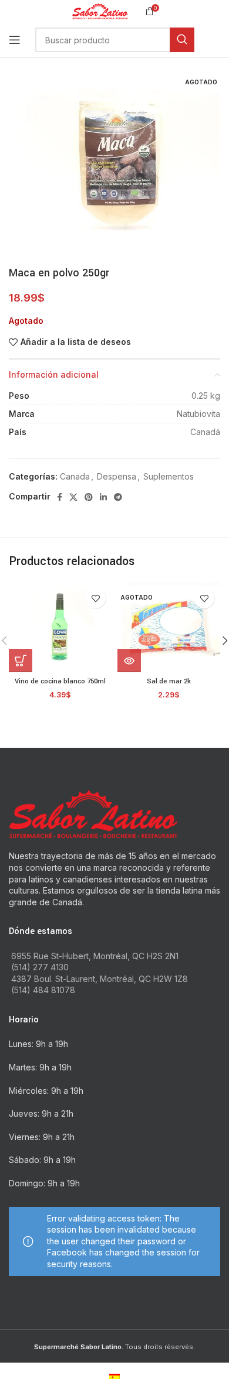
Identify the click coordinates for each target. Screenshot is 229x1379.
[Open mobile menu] (14, 40)
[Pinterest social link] (88, 497)
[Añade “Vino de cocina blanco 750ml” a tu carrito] (20, 660)
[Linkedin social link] (103, 497)
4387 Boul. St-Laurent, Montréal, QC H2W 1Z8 (99, 979)
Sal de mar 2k (169, 681)
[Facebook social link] (59, 497)
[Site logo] (100, 10)
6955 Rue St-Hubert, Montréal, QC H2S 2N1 (95, 956)
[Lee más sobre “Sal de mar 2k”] (129, 660)
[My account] (220, 40)
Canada (75, 476)
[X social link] (73, 497)
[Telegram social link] (118, 497)
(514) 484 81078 (43, 990)
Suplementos (168, 476)
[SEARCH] (182, 40)
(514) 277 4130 (40, 967)
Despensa (116, 476)
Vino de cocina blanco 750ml (60, 681)
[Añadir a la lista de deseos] (95, 598)
